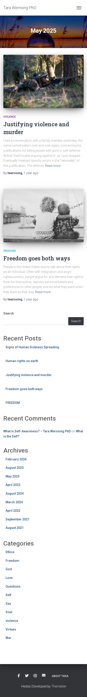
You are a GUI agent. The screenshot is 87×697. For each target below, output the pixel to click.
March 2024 (14, 502)
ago (31, 173)
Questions (13, 586)
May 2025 (12, 476)
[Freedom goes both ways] (43, 215)
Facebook (18, 676)
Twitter (27, 676)
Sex (8, 603)
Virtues (11, 629)
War (8, 638)
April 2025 (13, 485)
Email (44, 675)
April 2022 (13, 510)
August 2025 (15, 467)
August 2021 (15, 528)
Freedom (9, 250)
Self (8, 595)
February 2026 (16, 459)
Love (9, 578)
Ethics (10, 552)
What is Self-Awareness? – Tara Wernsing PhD (37, 431)
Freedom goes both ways (36, 258)
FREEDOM (13, 403)
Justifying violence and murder (29, 375)
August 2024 (15, 493)
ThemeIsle (58, 686)
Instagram (35, 676)
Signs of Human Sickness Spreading (32, 347)
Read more (52, 165)
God (9, 569)
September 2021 (17, 519)
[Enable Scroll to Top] (78, 688)
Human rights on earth (22, 361)
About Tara (60, 676)
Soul (9, 612)
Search (8, 313)
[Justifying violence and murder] (43, 81)
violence (9, 116)
